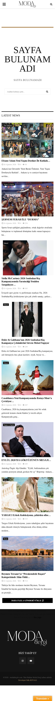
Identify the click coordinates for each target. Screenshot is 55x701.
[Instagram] (22, 660)
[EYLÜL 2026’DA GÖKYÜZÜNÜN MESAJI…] (27, 439)
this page (37, 617)
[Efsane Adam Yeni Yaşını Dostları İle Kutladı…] (27, 140)
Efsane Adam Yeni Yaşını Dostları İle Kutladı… (26, 160)
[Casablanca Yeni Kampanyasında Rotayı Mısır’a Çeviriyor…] (27, 377)
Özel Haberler (8, 125)
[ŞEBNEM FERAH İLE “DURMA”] (27, 199)
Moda (5, 480)
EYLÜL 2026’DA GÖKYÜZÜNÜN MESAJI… (26, 460)
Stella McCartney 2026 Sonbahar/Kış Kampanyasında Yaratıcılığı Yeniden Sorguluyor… (21, 281)
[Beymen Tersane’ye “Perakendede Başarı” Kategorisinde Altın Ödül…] (27, 553)
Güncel (6, 243)
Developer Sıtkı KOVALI (27, 680)
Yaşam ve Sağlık (9, 184)
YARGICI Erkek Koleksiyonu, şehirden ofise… (26, 515)
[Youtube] (31, 660)
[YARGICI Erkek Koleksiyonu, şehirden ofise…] (27, 494)
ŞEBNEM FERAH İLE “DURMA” (21, 219)
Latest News (11, 115)
